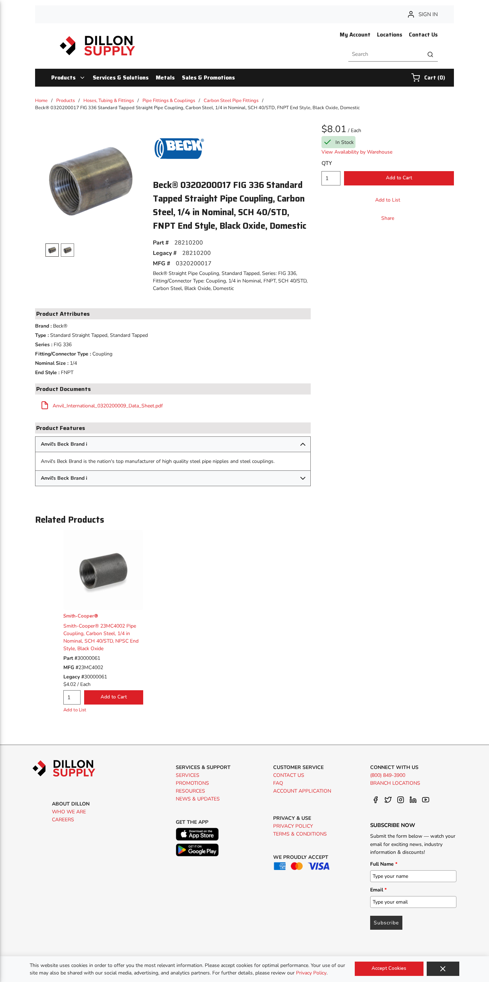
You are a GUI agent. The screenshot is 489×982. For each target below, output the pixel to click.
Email (378, 889)
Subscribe (386, 922)
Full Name (383, 864)
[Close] (443, 969)
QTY (326, 163)
